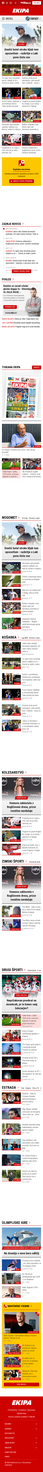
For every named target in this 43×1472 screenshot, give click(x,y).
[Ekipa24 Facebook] (3, 3)
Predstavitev (12, 1410)
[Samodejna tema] (15, 3)
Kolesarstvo (13, 772)
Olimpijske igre (15, 1222)
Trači (22, 1088)
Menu (9, 18)
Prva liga (25, 518)
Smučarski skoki (34, 862)
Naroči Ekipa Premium (22, 181)
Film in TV (35, 1088)
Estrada (9, 1087)
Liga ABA (25, 638)
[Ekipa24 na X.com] (7, 3)
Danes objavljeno (21, 271)
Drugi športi (12, 970)
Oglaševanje (21, 1413)
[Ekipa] (20, 11)
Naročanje (31, 1410)
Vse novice (21, 1384)
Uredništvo (22, 1410)
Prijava (37, 3)
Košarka (9, 637)
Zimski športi (13, 861)
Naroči (37, 367)
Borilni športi (32, 970)
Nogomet (10, 517)
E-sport (40, 970)
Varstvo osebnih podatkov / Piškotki (21, 1417)
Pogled (7, 279)
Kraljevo (28, 1088)
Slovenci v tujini (34, 518)
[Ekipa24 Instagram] (11, 3)
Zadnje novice (12, 224)
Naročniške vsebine (19, 1306)
